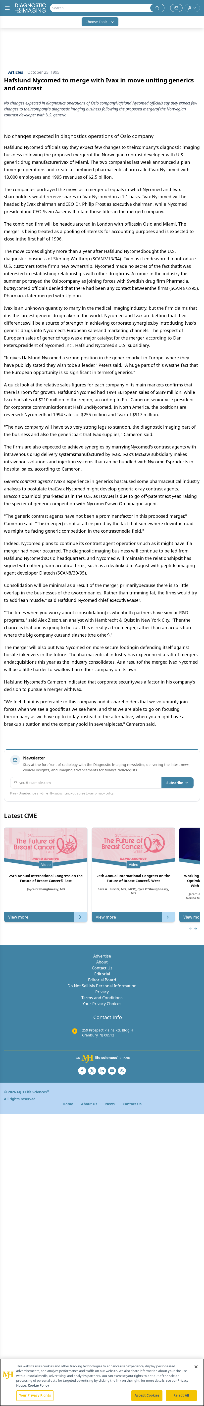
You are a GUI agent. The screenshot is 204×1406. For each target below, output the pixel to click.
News (110, 1103)
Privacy (102, 991)
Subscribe (174, 782)
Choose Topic (96, 21)
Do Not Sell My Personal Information (102, 986)
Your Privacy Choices (102, 1003)
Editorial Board (102, 980)
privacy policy (104, 793)
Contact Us (102, 968)
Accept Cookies (147, 1395)
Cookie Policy (38, 1385)
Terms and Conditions (102, 997)
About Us (89, 1103)
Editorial (102, 974)
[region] (102, 1382)
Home (68, 1103)
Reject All (181, 1395)
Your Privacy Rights (35, 1395)
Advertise (102, 956)
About (102, 962)
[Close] (196, 1366)
